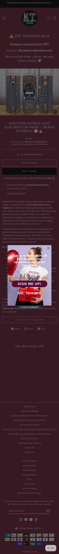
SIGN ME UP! (29, 284)
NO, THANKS (29, 293)
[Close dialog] (48, 248)
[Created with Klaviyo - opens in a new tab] (29, 307)
